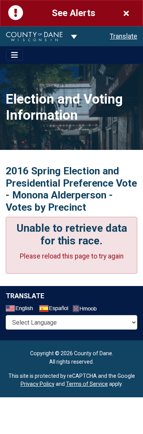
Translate (123, 36)
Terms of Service (87, 384)
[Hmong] (87, 309)
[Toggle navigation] (14, 55)
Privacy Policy (38, 384)
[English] (22, 309)
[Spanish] (55, 309)
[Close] (126, 13)
